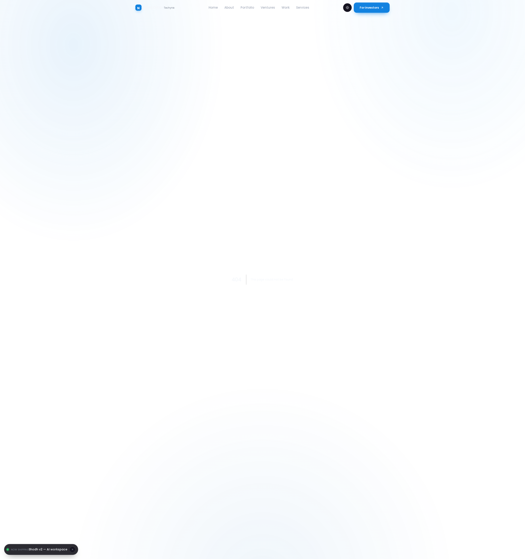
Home (213, 7)
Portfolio (247, 7)
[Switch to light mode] (347, 7)
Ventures (268, 7)
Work (286, 7)
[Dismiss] (72, 549)
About (229, 7)
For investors (369, 8)
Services (302, 7)
